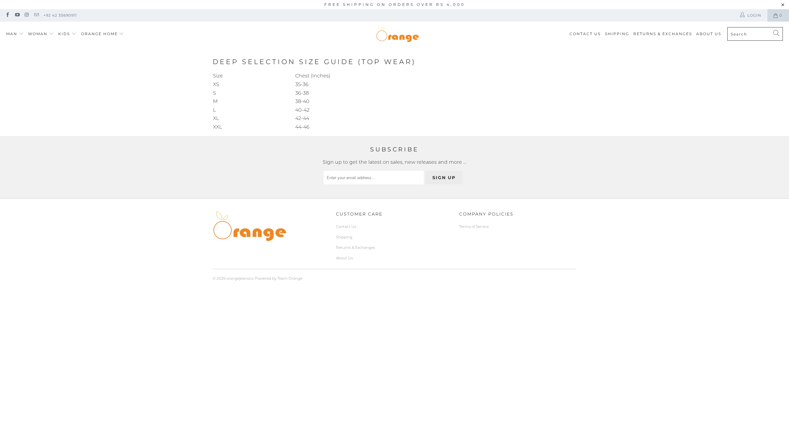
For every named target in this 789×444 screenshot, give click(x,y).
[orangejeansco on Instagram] (26, 15)
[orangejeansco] (397, 34)
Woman (38, 33)
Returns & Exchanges (662, 33)
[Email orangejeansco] (36, 15)
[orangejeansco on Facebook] (7, 15)
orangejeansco (240, 278)
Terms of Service (474, 226)
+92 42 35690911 (60, 15)
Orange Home (99, 33)
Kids (65, 33)
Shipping (617, 33)
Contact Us (585, 33)
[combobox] (755, 34)
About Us (708, 33)
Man (11, 33)
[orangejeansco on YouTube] (16, 15)
